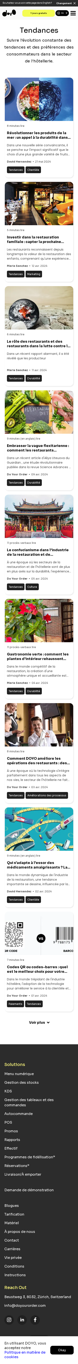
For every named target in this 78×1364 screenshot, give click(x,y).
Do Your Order (17, 474)
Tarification (14, 1214)
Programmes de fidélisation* (29, 1157)
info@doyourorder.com (25, 1305)
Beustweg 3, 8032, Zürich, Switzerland (37, 1297)
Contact (11, 1240)
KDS (8, 1091)
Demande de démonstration (29, 1190)
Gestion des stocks (21, 1082)
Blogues (11, 1205)
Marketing (33, 274)
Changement (64, 3)
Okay (62, 1350)
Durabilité (33, 378)
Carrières (12, 1249)
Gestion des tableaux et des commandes (29, 1102)
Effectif (11, 1148)
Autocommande (18, 1113)
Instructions (15, 1275)
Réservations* (16, 1166)
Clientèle (33, 169)
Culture (32, 586)
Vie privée (13, 1257)
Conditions (14, 1266)
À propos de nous (19, 1231)
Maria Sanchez (17, 265)
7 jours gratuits (38, 13)
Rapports (12, 1139)
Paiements (15, 1003)
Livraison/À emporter (22, 1174)
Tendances (16, 169)
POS (8, 1122)
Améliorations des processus (46, 795)
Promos (11, 1131)
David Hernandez (19, 161)
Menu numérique (19, 1074)
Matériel (11, 1223)
